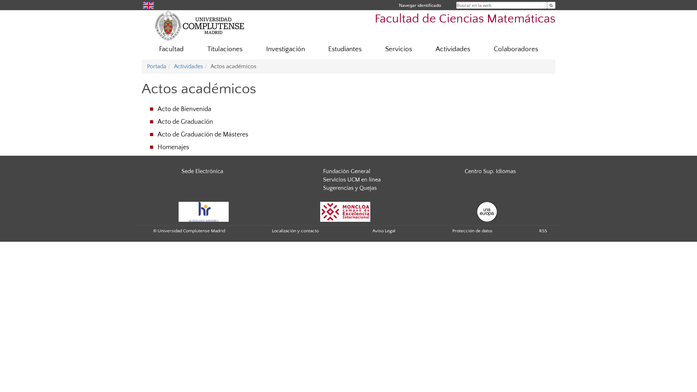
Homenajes (173, 147)
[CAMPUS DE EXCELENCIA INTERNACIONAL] (345, 211)
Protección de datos (472, 230)
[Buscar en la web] (551, 5)
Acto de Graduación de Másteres (203, 134)
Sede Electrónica (202, 171)
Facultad (171, 49)
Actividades (453, 49)
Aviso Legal (383, 230)
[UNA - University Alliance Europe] (487, 211)
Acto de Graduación (185, 122)
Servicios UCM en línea (352, 179)
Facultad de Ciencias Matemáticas (465, 19)
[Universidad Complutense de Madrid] (200, 25)
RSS (543, 230)
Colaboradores (516, 49)
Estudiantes (345, 49)
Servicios (398, 49)
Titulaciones (224, 49)
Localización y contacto (295, 230)
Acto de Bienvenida (184, 109)
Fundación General (346, 171)
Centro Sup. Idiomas (490, 171)
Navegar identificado (420, 5)
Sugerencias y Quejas (350, 188)
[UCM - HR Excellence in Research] (204, 211)
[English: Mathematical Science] (148, 5)
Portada (156, 66)
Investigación (285, 49)
